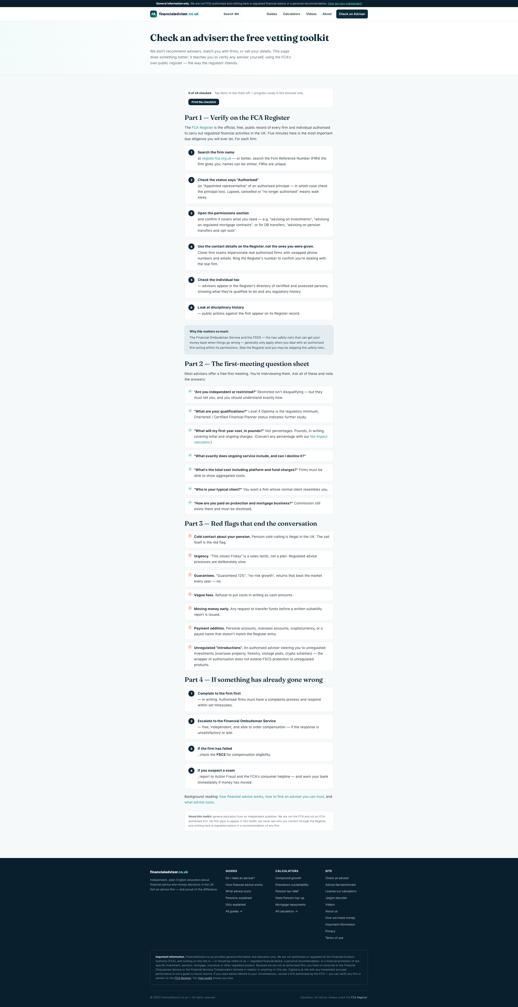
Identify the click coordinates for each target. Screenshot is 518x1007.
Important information (340, 924)
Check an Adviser (352, 14)
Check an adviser (337, 878)
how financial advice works (241, 797)
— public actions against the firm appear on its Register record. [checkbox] (249, 310)
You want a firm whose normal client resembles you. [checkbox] (261, 489)
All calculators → (286, 911)
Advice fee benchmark (340, 884)
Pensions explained (239, 898)
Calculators (291, 14)
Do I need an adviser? (240, 878)
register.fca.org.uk (216, 158)
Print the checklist (204, 102)
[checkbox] (259, 456)
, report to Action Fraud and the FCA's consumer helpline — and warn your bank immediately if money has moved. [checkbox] (263, 776)
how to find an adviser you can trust (294, 797)
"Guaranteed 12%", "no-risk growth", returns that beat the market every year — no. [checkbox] (258, 578)
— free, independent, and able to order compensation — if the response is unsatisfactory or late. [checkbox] (258, 727)
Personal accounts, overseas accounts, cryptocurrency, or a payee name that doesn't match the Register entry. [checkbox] (258, 631)
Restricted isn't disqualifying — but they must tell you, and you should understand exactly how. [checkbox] (258, 395)
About (327, 14)
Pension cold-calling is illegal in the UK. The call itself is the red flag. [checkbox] (261, 539)
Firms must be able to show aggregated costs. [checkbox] (258, 472)
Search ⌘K (231, 14)
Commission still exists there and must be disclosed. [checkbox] (257, 506)
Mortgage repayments (290, 904)
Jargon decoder (336, 898)
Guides (272, 14)
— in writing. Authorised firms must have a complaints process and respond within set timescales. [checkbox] (259, 699)
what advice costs (199, 802)
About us (331, 911)
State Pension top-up (289, 898)
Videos (311, 14)
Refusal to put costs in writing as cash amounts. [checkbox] (243, 595)
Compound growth (288, 878)
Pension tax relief (286, 891)
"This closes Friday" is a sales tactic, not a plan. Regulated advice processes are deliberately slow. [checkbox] (255, 559)
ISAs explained (236, 904)
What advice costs (238, 891)
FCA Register (202, 127)
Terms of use (334, 937)
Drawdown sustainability (292, 884)
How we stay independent (345, 3)
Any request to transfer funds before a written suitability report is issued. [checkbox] (258, 612)
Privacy (330, 931)
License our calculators (341, 891)
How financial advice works (244, 884)
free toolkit (205, 978)
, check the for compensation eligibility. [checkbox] (234, 751)
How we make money (340, 917)
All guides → (234, 911)
